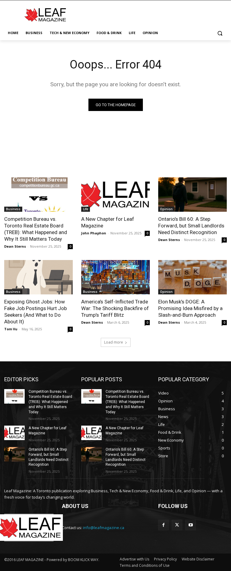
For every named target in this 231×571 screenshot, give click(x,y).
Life (85, 209)
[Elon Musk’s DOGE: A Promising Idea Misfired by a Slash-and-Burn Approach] (192, 277)
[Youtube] (190, 525)
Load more (113, 342)
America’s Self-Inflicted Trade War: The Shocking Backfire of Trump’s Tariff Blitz (115, 308)
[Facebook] (163, 525)
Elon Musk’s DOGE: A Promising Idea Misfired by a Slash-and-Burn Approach (190, 308)
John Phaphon (93, 233)
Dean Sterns (15, 246)
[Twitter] (177, 525)
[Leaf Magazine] (45, 15)
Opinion (166, 209)
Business (13, 209)
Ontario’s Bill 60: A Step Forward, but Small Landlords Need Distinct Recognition (191, 225)
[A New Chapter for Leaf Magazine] (115, 194)
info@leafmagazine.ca (103, 527)
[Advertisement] (156, 14)
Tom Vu (10, 329)
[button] (220, 33)
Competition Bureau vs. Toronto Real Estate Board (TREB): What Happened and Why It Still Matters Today (35, 229)
